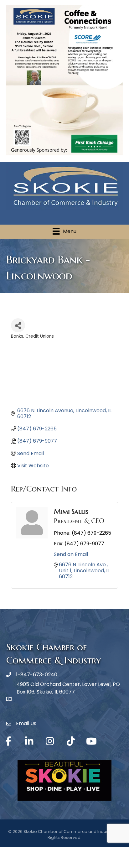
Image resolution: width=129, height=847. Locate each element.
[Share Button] (18, 325)
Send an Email (71, 554)
